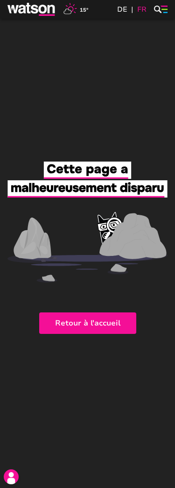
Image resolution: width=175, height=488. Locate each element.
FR (142, 9)
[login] (11, 476)
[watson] (31, 9)
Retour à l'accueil (87, 323)
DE (122, 9)
